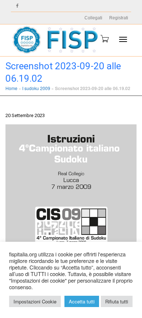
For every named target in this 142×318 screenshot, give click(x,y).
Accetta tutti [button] (82, 301)
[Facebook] (17, 6)
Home (11, 88)
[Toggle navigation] (123, 39)
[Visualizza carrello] (104, 39)
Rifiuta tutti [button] (116, 301)
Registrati (118, 17)
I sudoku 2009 (36, 88)
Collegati (93, 17)
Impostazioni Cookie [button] (34, 301)
